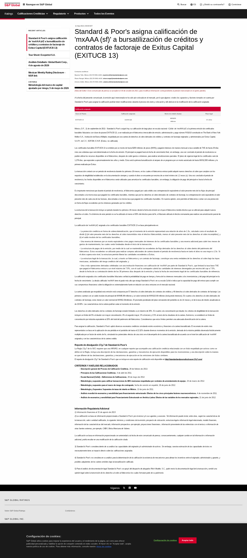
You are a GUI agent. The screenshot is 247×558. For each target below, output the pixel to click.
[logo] (12, 4)
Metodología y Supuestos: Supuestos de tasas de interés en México (108, 389)
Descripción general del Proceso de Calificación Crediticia (104, 369)
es (194, 4)
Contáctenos (70, 511)
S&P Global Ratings (17, 500)
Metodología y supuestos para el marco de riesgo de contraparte (107, 385)
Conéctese (236, 4)
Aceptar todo (187, 540)
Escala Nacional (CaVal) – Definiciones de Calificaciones (104, 377)
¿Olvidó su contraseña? (213, 4)
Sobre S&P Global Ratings (15, 511)
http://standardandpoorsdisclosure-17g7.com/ (183, 359)
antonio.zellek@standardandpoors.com (115, 82)
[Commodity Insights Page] (124, 488)
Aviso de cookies (103, 546)
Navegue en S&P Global (39, 4)
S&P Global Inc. (14, 519)
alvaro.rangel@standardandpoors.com (115, 78)
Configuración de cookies (165, 540)
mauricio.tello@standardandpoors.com (115, 75)
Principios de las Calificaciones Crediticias (98, 373)
